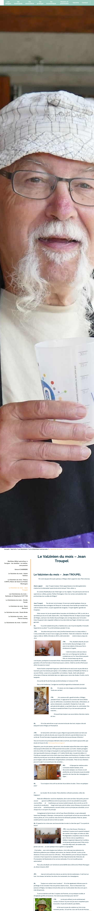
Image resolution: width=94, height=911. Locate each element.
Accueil (6, 549)
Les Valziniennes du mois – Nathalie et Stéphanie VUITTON (16, 595)
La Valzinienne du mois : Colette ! (16, 622)
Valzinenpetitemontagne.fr (56, 743)
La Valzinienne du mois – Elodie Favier (17, 601)
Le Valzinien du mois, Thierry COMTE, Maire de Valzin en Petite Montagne (16, 582)
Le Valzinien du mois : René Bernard (18, 607)
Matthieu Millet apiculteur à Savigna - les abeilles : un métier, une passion (16, 563)
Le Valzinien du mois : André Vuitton (18, 575)
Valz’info (13, 549)
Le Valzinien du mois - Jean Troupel (18, 589)
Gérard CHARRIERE (21, 569)
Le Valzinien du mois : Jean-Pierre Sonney (18, 617)
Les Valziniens (22, 549)
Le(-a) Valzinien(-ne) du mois (38, 549)
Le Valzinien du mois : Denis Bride (16, 612)
